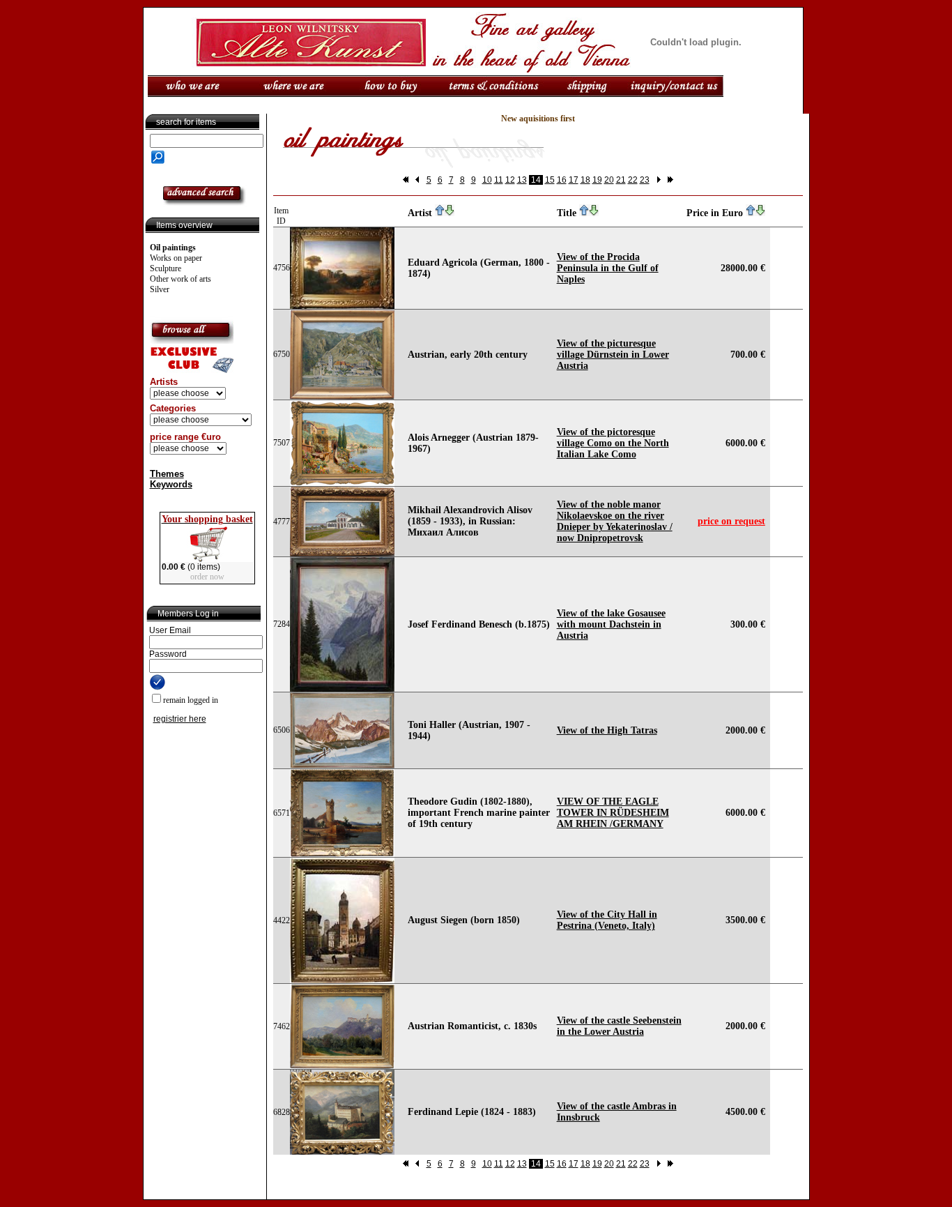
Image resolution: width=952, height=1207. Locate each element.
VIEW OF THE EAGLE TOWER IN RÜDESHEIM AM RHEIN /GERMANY (613, 812)
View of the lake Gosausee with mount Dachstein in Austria (611, 624)
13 (522, 180)
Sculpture (165, 268)
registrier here (179, 719)
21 (621, 180)
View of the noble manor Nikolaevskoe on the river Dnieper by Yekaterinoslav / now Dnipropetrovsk (615, 521)
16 (562, 180)
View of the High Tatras (607, 730)
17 (573, 180)
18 (585, 180)
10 (487, 180)
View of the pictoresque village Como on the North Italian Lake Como (613, 443)
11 (498, 180)
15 (550, 180)
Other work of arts (180, 279)
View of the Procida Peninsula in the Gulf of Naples (608, 268)
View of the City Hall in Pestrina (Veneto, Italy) (607, 920)
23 (645, 180)
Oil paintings (173, 247)
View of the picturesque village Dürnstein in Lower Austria (613, 354)
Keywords (171, 484)
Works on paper (176, 258)
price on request (731, 521)
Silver (159, 289)
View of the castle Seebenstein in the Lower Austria (619, 1026)
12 (510, 180)
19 (597, 180)
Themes (167, 474)
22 (633, 180)
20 (609, 180)
